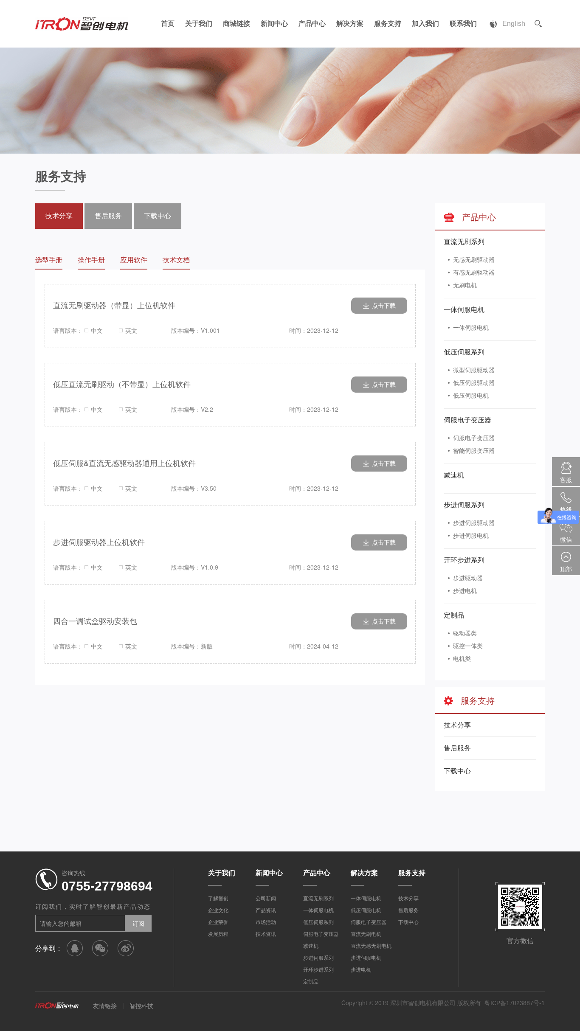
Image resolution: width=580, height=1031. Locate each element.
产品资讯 (266, 910)
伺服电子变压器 (467, 420)
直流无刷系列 (464, 241)
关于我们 (198, 23)
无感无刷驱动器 (474, 259)
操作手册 (91, 260)
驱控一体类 (468, 646)
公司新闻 (266, 899)
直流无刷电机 (366, 934)
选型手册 (48, 260)
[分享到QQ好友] (75, 948)
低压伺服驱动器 (474, 382)
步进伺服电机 (471, 535)
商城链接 (236, 23)
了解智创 (218, 899)
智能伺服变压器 (474, 450)
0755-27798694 (107, 886)
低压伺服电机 (471, 395)
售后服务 (457, 748)
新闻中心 (274, 23)
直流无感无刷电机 (371, 946)
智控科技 (141, 1006)
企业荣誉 (218, 922)
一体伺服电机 (464, 309)
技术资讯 (266, 934)
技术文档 (176, 260)
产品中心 (312, 23)
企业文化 (218, 910)
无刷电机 (465, 285)
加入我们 (425, 23)
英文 (131, 330)
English (513, 23)
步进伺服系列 (464, 504)
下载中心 (457, 771)
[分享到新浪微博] (126, 948)
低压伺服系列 (464, 352)
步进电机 (465, 590)
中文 (97, 330)
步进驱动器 (468, 578)
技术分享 (457, 725)
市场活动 (266, 922)
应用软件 (133, 260)
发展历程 (218, 934)
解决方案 (349, 23)
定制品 (454, 615)
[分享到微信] (100, 948)
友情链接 (105, 1006)
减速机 (454, 475)
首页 (168, 23)
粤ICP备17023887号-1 (514, 1003)
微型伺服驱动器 (474, 370)
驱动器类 (465, 633)
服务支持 (387, 23)
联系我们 (463, 23)
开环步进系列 (464, 560)
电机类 (462, 658)
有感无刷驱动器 (474, 272)
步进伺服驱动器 (474, 523)
